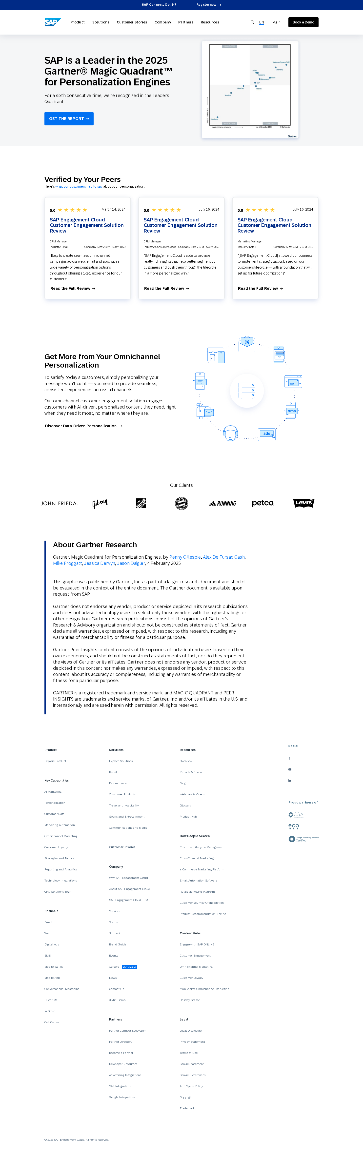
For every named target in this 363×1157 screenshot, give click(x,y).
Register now (206, 4)
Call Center (51, 1022)
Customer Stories (132, 22)
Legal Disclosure (191, 1030)
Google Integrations (122, 1097)
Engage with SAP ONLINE (197, 944)
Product (77, 22)
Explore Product (55, 761)
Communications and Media (128, 827)
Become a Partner (121, 1053)
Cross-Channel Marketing (197, 858)
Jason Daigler (131, 563)
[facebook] (303, 758)
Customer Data (54, 814)
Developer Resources (123, 1064)
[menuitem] (261, 22)
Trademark (187, 1108)
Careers (122, 966)
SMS (47, 955)
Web (47, 933)
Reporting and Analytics (60, 869)
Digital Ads (51, 944)
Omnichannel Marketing (61, 836)
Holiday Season (190, 1000)
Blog (182, 783)
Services (115, 911)
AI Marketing (52, 791)
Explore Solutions (121, 761)
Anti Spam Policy (191, 1086)
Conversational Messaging (62, 989)
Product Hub (188, 816)
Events (113, 955)
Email (48, 922)
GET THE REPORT (66, 118)
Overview (186, 761)
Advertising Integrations (125, 1075)
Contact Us (116, 989)
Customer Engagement (195, 955)
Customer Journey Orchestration (202, 902)
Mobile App (52, 978)
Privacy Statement (192, 1041)
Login (276, 22)
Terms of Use (189, 1053)
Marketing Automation (59, 825)
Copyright (186, 1097)
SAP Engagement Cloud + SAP (129, 900)
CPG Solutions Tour (57, 891)
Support (114, 933)
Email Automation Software (198, 880)
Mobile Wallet (53, 966)
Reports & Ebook (191, 772)
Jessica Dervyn (99, 563)
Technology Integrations (60, 880)
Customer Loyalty (56, 847)
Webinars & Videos (192, 794)
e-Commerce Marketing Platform (202, 869)
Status (113, 922)
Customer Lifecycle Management (202, 847)
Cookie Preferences (192, 1075)
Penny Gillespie (185, 557)
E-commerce (118, 783)
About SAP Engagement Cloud (129, 889)
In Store (49, 1011)
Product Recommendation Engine (203, 914)
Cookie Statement (192, 1064)
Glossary (185, 805)
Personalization (54, 802)
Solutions (100, 22)
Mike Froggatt (67, 563)
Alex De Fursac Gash (224, 557)
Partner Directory (120, 1041)
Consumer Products (122, 794)
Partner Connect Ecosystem (128, 1030)
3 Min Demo (117, 1000)
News (113, 978)
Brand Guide (117, 944)
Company (163, 22)
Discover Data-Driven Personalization (81, 426)
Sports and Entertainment (127, 816)
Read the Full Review (70, 288)
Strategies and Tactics (59, 858)
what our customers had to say (78, 186)
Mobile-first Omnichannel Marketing (204, 989)
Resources (210, 22)
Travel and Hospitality (124, 805)
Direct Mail (51, 1000)
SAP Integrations (120, 1086)
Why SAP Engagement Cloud (128, 878)
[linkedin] (303, 780)
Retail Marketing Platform (197, 891)
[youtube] (303, 769)
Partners (185, 22)
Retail (113, 772)
